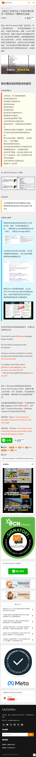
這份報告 (25, 406)
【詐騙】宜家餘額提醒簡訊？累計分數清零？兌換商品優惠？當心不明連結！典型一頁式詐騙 (17, 507)
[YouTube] (7, 724)
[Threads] (18, 724)
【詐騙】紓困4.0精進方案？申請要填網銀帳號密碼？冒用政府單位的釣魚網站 (17, 493)
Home (2, 8)
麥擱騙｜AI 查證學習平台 (8, 747)
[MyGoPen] (7, 3)
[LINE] (14, 724)
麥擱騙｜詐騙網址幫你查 (8, 744)
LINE (10, 8)
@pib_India (22, 367)
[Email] (22, 724)
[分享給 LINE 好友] (6, 440)
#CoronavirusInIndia (8, 359)
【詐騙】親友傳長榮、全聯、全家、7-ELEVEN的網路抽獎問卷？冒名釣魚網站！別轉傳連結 (17, 478)
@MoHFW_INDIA (7, 367)
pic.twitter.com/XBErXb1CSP (12, 370)
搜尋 (31, 734)
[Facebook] (3, 724)
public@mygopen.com (14, 720)
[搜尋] (29, 2)
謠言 (6, 8)
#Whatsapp (20, 336)
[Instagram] (11, 724)
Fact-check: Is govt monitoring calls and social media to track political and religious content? (16, 431)
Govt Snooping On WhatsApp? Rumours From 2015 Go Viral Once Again (16, 420)
